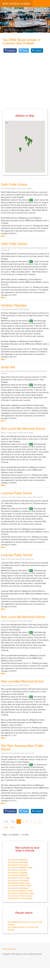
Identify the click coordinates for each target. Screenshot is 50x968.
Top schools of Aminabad (18, 865)
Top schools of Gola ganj (18, 875)
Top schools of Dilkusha (17, 870)
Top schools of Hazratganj (18, 880)
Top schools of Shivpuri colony (20, 895)
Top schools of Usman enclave (20, 898)
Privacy (5, 949)
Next (6, 827)
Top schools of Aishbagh (18, 859)
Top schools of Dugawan (18, 872)
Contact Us (13, 949)
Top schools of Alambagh (18, 862)
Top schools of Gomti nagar (19, 877)
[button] (28, 144)
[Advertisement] (25, 79)
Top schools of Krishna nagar (19, 885)
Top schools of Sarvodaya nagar (21, 893)
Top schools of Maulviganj (18, 888)
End (12, 827)
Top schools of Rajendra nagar (20, 890)
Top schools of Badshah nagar (20, 867)
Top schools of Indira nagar (19, 883)
